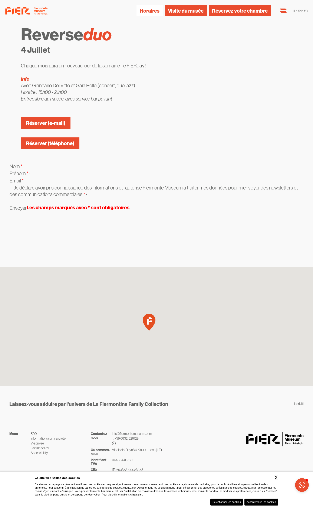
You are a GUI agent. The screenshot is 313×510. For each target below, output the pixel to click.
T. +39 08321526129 (125, 438)
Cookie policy (40, 448)
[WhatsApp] (132, 443)
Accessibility (39, 453)
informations (105, 187)
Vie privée (37, 443)
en (300, 10)
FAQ (34, 433)
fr (306, 10)
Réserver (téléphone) (50, 143)
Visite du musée (186, 10)
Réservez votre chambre (240, 10)
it (294, 10)
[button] (149, 322)
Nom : (17, 166)
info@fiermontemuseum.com (132, 434)
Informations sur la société (48, 438)
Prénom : (20, 173)
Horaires (149, 10)
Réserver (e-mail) (45, 123)
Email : (17, 180)
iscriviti (299, 404)
